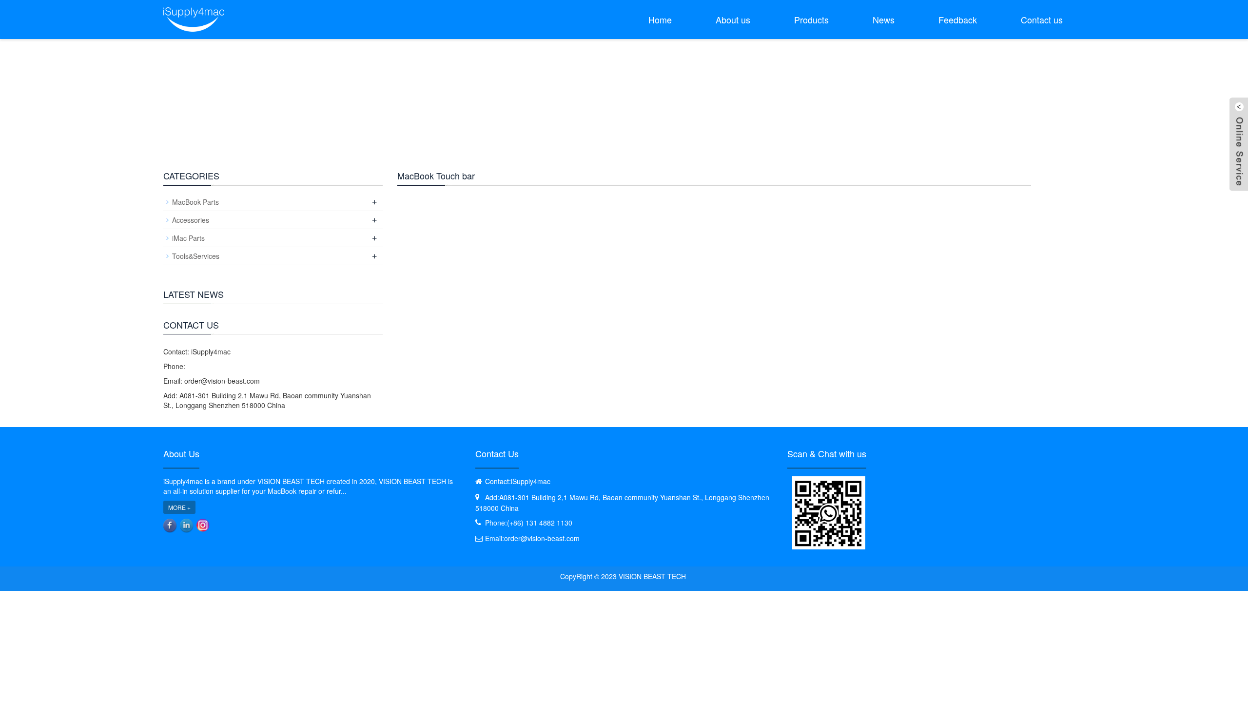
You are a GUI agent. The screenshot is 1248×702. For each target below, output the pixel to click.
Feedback (957, 19)
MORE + (179, 507)
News (884, 19)
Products (811, 19)
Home (660, 19)
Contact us (1042, 19)
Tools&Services (195, 256)
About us (733, 19)
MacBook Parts (195, 202)
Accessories (190, 220)
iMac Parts (188, 238)
